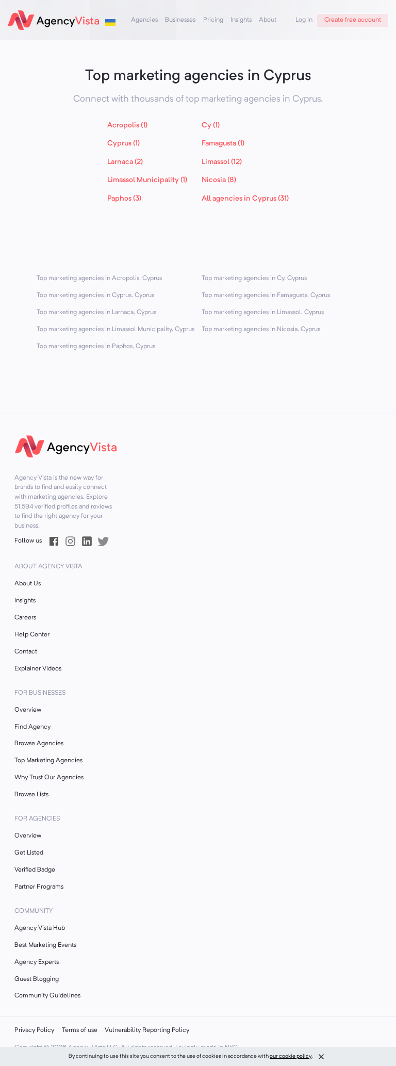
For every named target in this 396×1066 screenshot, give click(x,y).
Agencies (144, 20)
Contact (25, 652)
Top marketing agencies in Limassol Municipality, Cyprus (115, 329)
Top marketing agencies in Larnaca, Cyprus (96, 312)
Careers (25, 618)
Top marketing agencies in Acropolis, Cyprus (99, 278)
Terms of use (79, 1030)
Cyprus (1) (123, 143)
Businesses (180, 20)
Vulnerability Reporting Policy (147, 1030)
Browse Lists (31, 795)
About (267, 20)
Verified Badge (34, 870)
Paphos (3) (124, 199)
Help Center (32, 635)
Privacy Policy (34, 1030)
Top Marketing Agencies (48, 761)
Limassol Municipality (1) (147, 180)
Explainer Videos (37, 669)
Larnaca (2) (125, 162)
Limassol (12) (222, 162)
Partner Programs (38, 887)
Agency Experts (36, 962)
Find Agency (32, 727)
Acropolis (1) (127, 125)
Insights (241, 20)
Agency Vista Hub (39, 928)
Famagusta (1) (223, 143)
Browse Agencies (38, 744)
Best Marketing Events (45, 945)
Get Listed (28, 853)
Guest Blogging (36, 979)
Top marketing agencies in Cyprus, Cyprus (95, 295)
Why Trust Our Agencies (49, 778)
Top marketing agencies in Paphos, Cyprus (96, 346)
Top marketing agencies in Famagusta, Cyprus (266, 295)
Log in (303, 20)
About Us (27, 584)
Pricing (213, 20)
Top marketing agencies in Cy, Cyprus (254, 278)
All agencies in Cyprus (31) (245, 199)
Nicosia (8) (219, 180)
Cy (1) (211, 125)
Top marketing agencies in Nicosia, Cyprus (261, 329)
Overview (27, 710)
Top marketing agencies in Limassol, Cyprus (263, 312)
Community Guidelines (47, 996)
